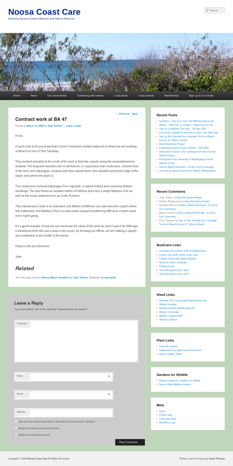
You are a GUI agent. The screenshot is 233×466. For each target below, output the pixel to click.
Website (21, 412)
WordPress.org (167, 422)
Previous (123, 113)
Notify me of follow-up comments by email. (39, 428)
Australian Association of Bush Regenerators (182, 250)
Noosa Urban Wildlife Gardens (175, 384)
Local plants (121, 95)
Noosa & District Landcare (173, 262)
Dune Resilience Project (172, 144)
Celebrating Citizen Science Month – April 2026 (184, 147)
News (34, 95)
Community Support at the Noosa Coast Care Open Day (188, 132)
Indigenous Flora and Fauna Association (180, 350)
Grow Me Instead (168, 346)
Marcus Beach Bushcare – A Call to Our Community (186, 167)
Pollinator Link (166, 266)
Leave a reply (73, 125)
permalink (110, 277)
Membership (171, 95)
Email (20, 393)
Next (136, 113)
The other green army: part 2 (174, 274)
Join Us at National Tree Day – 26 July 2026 (182, 128)
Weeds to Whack (168, 319)
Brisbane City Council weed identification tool (183, 300)
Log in (162, 411)
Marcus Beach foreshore (55, 277)
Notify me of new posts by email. (34, 435)
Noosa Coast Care (44, 12)
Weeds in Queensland (170, 315)
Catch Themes (217, 458)
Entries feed (165, 415)
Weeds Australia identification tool (177, 308)
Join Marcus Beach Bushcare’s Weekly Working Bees (187, 170)
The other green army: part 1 (174, 270)
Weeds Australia (167, 304)
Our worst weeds (57, 95)
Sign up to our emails (201, 95)
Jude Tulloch (55, 125)
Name (20, 375)
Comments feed (167, 418)
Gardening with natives (90, 95)
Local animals (146, 95)
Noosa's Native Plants (171, 354)
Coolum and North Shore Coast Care (178, 254)
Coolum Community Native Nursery (177, 258)
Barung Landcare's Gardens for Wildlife (179, 380)
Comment (23, 323)
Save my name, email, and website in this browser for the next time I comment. (56, 421)
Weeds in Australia (169, 312)
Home (16, 95)
